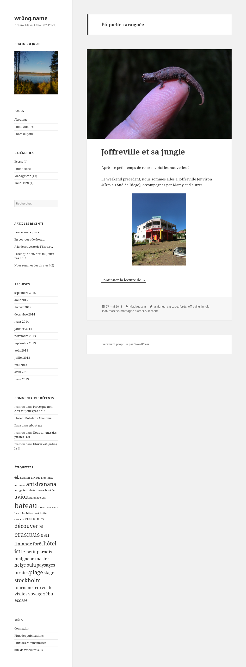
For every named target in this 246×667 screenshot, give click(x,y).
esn (45, 534)
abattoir (25, 477)
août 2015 (21, 300)
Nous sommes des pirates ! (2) (34, 265)
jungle (205, 306)
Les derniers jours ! (27, 232)
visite (47, 587)
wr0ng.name (31, 18)
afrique (35, 477)
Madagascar (22, 176)
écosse (21, 600)
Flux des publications (28, 636)
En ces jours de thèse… (29, 239)
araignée (19, 490)
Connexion (21, 628)
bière (29, 513)
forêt (38, 544)
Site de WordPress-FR (28, 650)
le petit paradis (36, 552)
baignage (35, 497)
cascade (19, 519)
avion (21, 496)
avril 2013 (21, 372)
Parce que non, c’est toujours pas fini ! (33, 409)
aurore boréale (45, 490)
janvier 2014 (23, 329)
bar (44, 497)
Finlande (20, 169)
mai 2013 (20, 365)
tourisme (23, 587)
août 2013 (21, 350)
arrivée (30, 490)
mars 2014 (21, 322)
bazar (41, 507)
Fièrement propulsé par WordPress (125, 344)
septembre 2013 (25, 343)
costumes (34, 518)
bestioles (19, 513)
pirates (21, 572)
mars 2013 (21, 379)
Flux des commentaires (30, 643)
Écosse (18, 162)
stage (49, 572)
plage (36, 572)
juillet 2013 (22, 358)
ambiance (47, 477)
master (42, 559)
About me (20, 119)
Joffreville (193, 306)
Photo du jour (23, 134)
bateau (25, 505)
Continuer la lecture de (123, 280)
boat (36, 513)
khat (104, 311)
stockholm (27, 580)
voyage (35, 594)
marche (114, 311)
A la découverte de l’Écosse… (33, 247)
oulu (31, 565)
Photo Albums (23, 127)
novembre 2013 (25, 336)
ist (17, 551)
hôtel (49, 543)
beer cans (52, 507)
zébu (48, 594)
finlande (23, 544)
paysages (46, 565)
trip (37, 587)
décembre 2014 (24, 314)
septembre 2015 (25, 293)
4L (16, 477)
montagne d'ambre (133, 311)
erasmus (27, 534)
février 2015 (22, 307)
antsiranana (41, 484)
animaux (19, 485)
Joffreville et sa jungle (143, 152)
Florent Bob (22, 418)
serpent (153, 311)
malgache (24, 559)
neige (20, 565)
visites (20, 594)
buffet (44, 513)
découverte (28, 526)
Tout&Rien (21, 183)
